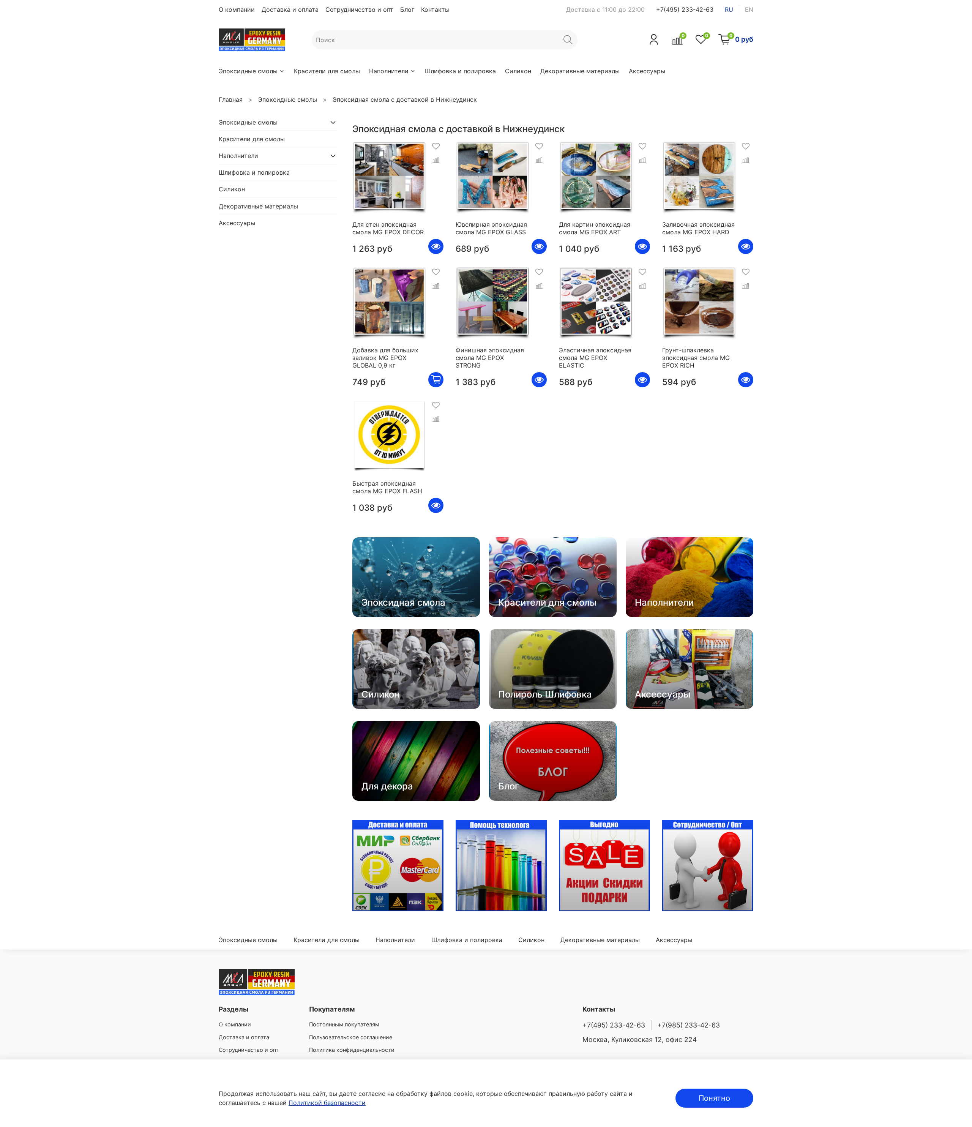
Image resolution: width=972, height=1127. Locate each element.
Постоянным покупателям (344, 1024)
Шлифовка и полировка (460, 71)
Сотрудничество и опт (359, 9)
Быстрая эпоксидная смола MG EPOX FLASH (387, 487)
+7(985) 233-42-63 (688, 1025)
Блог (407, 9)
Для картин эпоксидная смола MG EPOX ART (594, 228)
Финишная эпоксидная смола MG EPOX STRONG (490, 357)
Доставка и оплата (290, 9)
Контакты (435, 9)
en (749, 9)
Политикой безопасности (327, 1102)
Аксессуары (647, 71)
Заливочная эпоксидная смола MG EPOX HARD (698, 228)
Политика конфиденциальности (351, 1049)
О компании (237, 9)
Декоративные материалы (580, 71)
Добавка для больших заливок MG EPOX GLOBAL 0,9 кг (385, 357)
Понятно (714, 1098)
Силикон (518, 71)
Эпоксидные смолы (248, 71)
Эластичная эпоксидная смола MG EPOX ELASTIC (595, 357)
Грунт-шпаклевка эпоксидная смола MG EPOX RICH (696, 357)
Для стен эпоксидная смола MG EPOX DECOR (388, 228)
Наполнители (389, 71)
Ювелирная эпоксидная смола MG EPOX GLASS (491, 228)
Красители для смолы (327, 71)
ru (729, 9)
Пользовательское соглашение (350, 1037)
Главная (231, 99)
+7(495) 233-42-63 (684, 9)
